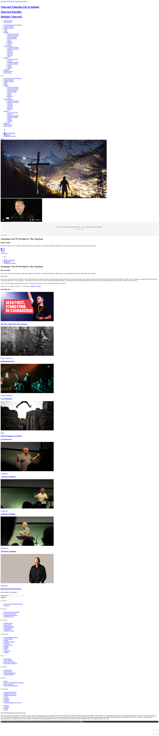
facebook (6, 705)
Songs (9, 44)
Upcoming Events (8, 616)
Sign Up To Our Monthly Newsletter (13, 682)
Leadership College (12, 64)
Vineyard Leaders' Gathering (11, 612)
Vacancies (6, 605)
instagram (6, 707)
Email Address (4, 595)
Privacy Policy (8, 624)
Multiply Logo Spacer (13, 49)
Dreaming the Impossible (10, 615)
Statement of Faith (8, 630)
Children (6, 648)
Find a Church (8, 22)
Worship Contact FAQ (10, 693)
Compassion (7, 651)
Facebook (6, 698)
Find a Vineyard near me (10, 663)
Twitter (6, 696)
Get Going (10, 53)
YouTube (6, 701)
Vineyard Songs (8, 671)
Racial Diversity (8, 645)
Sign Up (3, 597)
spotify (6, 710)
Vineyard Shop (8, 670)
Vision (5, 31)
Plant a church (7, 659)
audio (3, 250)
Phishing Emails (8, 623)
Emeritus (6, 652)
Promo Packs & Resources (11, 685)
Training (9, 41)
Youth (5, 649)
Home (5, 29)
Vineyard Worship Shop (10, 692)
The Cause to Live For (10, 613)
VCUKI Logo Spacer (13, 34)
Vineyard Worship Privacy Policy (12, 702)
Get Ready (10, 52)
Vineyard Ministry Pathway (11, 637)
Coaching (6, 643)
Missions (6, 646)
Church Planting (8, 46)
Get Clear (9, 50)
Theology (9, 66)
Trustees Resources (9, 674)
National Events (8, 20)
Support (9, 68)
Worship (6, 32)
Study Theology (8, 660)
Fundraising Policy (9, 626)
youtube (6, 708)
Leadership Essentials (13, 62)
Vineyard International (10, 673)
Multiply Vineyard (11, 16)
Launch (9, 65)
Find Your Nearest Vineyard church (13, 604)
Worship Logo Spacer (13, 35)
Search (6, 681)
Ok (81, 721)
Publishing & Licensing (10, 695)
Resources (10, 43)
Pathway (6, 58)
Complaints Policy (9, 627)
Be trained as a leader (9, 662)
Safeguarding (7, 629)
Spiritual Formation (9, 642)
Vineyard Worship (11, 11)
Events (9, 40)
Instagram (6, 699)
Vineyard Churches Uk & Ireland (12, 25)
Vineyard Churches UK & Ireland (20, 6)
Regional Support (11, 38)
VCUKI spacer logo (12, 59)
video (3, 248)
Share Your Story (8, 684)
